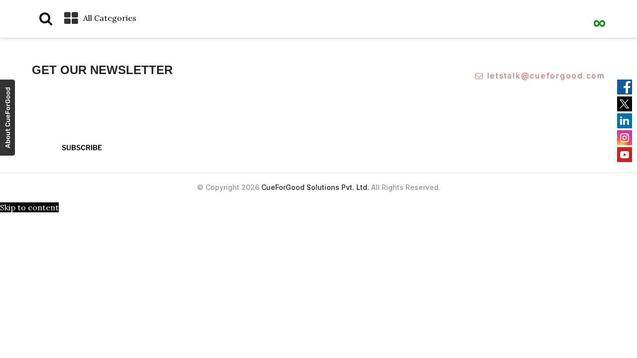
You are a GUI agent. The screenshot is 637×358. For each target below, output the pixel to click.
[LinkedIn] (624, 120)
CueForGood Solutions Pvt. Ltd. (315, 187)
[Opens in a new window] (7, 119)
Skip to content (29, 207)
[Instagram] (624, 137)
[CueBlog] (600, 17)
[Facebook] (624, 87)
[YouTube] (624, 154)
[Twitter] (624, 103)
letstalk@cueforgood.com (546, 76)
